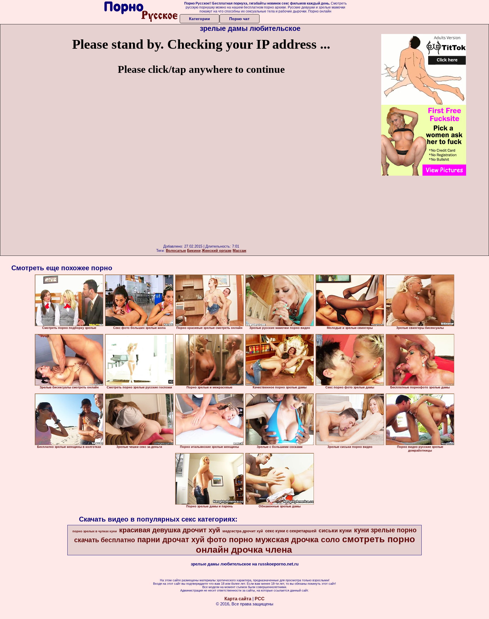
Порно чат (239, 18)
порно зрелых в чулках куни (94, 531)
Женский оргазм (216, 250)
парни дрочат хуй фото (182, 539)
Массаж (239, 250)
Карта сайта (237, 598)
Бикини (194, 250)
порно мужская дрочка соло (284, 539)
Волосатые (176, 250)
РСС (260, 598)
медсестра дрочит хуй (242, 531)
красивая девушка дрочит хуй (169, 530)
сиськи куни (335, 530)
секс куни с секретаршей (290, 531)
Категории (199, 18)
